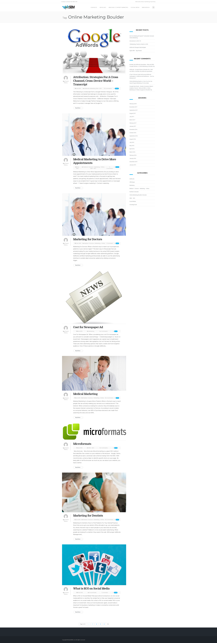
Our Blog (94, 7)
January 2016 (133, 158)
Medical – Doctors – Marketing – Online (139, 188)
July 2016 (132, 142)
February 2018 (133, 103)
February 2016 (133, 155)
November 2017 (133, 107)
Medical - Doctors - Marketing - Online (93, 167)
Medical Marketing (85, 394)
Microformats (82, 443)
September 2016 (134, 136)
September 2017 (134, 110)
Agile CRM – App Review (136, 50)
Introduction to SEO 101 (135, 41)
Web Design (145, 7)
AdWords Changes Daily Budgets (138, 47)
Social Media (135, 7)
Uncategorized (133, 204)
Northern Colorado (134, 191)
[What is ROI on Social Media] (94, 565)
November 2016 (133, 129)
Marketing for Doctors (87, 239)
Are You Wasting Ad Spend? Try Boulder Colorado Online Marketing (142, 36)
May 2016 (132, 145)
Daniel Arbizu (66, 82)
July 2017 (132, 116)
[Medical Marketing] (94, 374)
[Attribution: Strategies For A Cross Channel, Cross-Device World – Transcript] (94, 50)
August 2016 (133, 139)
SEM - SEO (99, 88)
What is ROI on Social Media (91, 588)
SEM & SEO (103, 7)
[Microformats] (94, 432)
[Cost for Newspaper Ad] (94, 297)
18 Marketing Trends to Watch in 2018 (139, 44)
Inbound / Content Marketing (118, 7)
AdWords (86, 88)
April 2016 (132, 148)
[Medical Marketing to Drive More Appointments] (94, 135)
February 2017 (133, 123)
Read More (77, 108)
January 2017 (133, 126)
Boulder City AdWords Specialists (144, 71)
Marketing (92, 88)
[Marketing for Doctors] (94, 215)
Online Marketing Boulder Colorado (138, 195)
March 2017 (132, 119)
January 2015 (133, 165)
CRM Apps (132, 182)
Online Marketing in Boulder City (147, 66)
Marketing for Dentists (88, 515)
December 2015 (133, 161)
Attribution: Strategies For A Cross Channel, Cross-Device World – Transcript (95, 81)
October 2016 (133, 132)
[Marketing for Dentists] (94, 493)
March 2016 (132, 152)
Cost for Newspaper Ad (88, 327)
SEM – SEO (132, 198)
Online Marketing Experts (136, 81)
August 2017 (133, 113)
